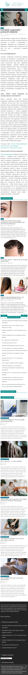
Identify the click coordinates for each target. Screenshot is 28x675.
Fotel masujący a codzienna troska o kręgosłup (12, 363)
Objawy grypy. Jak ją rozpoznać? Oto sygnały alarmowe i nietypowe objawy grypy (14, 499)
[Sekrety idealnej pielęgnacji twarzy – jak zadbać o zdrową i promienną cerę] (14, 285)
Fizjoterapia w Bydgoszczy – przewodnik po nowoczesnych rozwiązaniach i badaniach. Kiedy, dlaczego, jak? (13, 368)
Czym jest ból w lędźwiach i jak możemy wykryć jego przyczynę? (12, 539)
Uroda (2, 28)
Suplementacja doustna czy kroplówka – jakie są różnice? (13, 354)
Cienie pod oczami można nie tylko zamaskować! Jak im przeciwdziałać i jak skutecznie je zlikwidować (13, 222)
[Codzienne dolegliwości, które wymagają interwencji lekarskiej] (14, 408)
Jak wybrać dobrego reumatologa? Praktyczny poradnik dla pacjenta (14, 321)
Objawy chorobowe (7, 397)
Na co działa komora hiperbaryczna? (10, 340)
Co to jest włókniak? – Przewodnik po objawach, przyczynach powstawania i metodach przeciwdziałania (14, 349)
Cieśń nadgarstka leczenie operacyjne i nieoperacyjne (12, 578)
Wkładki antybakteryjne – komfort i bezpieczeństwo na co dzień (14, 331)
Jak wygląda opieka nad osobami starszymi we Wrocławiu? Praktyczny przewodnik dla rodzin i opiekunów (12, 379)
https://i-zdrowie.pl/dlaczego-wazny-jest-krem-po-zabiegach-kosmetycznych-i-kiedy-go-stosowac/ (14, 146)
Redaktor (10, 34)
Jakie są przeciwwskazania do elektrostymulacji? (13, 345)
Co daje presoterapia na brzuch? (9, 342)
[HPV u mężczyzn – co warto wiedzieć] (14, 449)
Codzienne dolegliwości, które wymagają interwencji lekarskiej (14, 336)
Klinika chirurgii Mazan (5, 616)
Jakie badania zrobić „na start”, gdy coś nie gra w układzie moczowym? (13, 326)
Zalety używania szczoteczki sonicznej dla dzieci (24, 315)
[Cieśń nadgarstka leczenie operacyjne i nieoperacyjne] (14, 566)
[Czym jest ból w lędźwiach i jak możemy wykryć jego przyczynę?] (14, 527)
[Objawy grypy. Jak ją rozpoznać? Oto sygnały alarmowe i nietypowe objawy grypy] (14, 487)
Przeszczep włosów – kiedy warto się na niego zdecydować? (14, 260)
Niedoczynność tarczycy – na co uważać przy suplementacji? (12, 359)
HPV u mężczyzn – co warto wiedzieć (11, 461)
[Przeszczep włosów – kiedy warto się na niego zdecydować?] (14, 248)
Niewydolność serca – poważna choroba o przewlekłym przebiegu (14, 373)
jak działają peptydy (7, 154)
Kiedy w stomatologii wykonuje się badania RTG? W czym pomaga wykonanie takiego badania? (13, 385)
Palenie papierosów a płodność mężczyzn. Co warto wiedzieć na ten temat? (4, 315)
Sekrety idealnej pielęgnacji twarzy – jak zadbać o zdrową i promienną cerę (12, 297)
